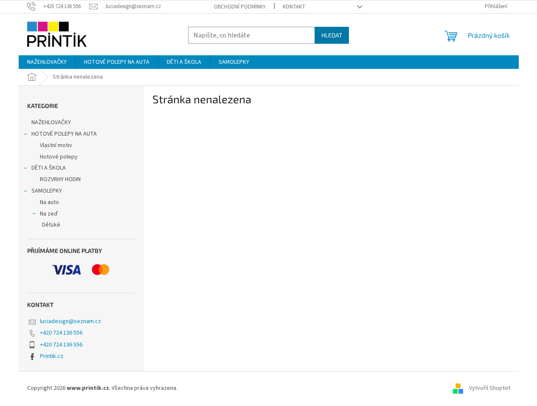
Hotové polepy (59, 157)
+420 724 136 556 (61, 333)
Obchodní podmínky (240, 7)
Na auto (49, 202)
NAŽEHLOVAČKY (51, 122)
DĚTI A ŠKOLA (48, 168)
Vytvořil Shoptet (489, 388)
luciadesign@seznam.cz (70, 321)
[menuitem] (47, 62)
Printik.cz (51, 356)
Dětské (51, 225)
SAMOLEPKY (46, 191)
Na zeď (49, 214)
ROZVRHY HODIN (60, 179)
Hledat (331, 35)
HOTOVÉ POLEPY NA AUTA (64, 134)
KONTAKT (294, 7)
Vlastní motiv (56, 145)
